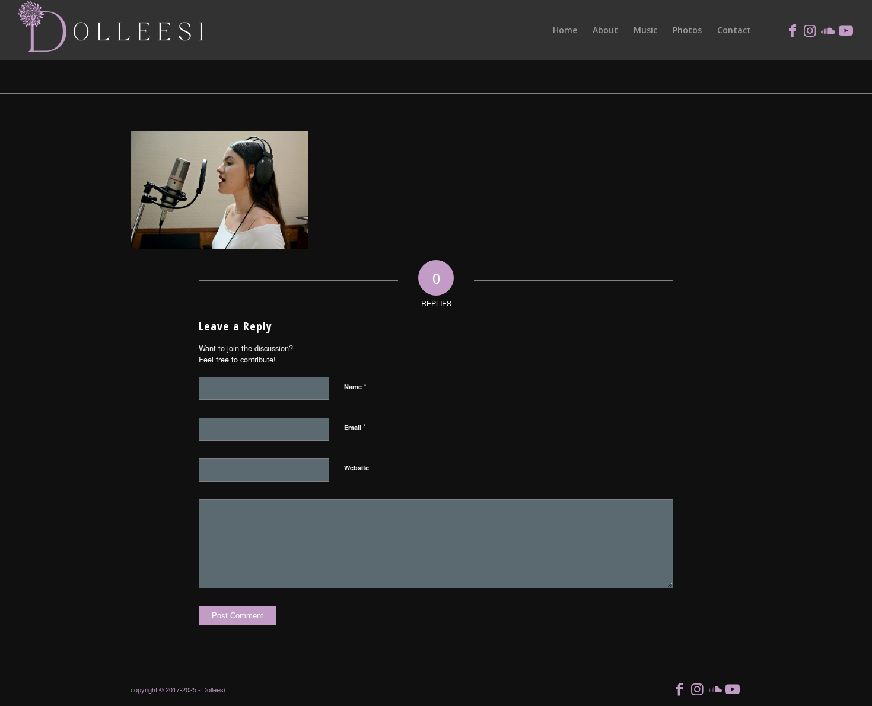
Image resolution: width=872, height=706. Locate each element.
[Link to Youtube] (846, 29)
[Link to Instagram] (810, 29)
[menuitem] (565, 30)
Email (355, 426)
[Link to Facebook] (792, 29)
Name (355, 385)
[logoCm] (112, 30)
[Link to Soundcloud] (828, 29)
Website (356, 467)
